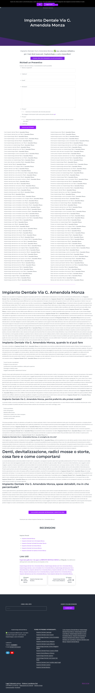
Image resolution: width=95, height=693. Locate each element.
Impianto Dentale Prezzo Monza (71, 638)
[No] (56, 5)
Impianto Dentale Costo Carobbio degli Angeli (48, 662)
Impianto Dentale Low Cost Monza (74, 639)
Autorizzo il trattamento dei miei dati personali (38, 112)
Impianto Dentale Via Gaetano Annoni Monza (34, 551)
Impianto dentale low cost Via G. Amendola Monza (33, 574)
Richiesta (24, 87)
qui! (55, 114)
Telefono (24, 74)
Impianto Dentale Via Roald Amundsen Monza (34, 543)
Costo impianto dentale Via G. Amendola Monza (59, 574)
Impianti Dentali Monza (73, 642)
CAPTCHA (24, 124)
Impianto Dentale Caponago (43, 632)
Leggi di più (49, 4)
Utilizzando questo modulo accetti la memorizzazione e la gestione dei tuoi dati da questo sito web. (48, 120)
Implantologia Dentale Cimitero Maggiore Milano (47, 647)
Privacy (24, 109)
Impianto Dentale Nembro (43, 667)
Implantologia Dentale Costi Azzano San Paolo (47, 659)
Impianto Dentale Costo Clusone (45, 635)
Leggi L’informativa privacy (13, 683)
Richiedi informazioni (15, 647)
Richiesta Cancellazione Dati (30, 683)
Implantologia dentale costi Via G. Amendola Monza (58, 566)
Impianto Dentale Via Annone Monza (32, 548)
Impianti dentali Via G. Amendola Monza (61, 572)
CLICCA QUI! (68, 608)
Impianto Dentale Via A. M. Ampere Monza (33, 541)
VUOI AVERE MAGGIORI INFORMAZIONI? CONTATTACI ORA (47, 512)
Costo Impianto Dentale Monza (71, 630)
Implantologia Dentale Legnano (44, 656)
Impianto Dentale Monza (28, 539)
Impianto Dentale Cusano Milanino (45, 644)
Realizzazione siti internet (26, 686)
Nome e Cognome (27, 68)
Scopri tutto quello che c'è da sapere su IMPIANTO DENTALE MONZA (39, 560)
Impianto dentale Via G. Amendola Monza (41, 570)
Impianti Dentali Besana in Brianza (45, 653)
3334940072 (14, 645)
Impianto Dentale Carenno (43, 665)
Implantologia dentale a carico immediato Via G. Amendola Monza (37, 568)
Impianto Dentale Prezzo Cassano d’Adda (47, 651)
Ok (39, 4)
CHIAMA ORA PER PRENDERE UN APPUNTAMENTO (47, 58)
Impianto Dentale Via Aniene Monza (31, 546)
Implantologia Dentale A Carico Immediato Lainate (47, 638)
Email (23, 80)
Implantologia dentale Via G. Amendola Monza (32, 566)
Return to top (85, 683)
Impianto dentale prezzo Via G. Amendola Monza (37, 572)
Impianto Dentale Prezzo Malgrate (45, 642)
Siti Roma (17, 687)
